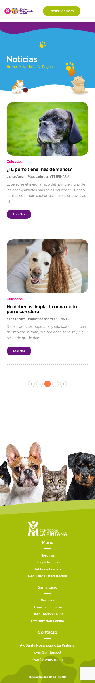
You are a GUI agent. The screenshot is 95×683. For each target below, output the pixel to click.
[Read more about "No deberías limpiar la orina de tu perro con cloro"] (47, 266)
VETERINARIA (59, 176)
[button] (61, 11)
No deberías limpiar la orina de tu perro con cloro (42, 309)
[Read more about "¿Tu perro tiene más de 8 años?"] (47, 129)
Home (12, 67)
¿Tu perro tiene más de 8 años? (39, 169)
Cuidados (15, 162)
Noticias (29, 67)
